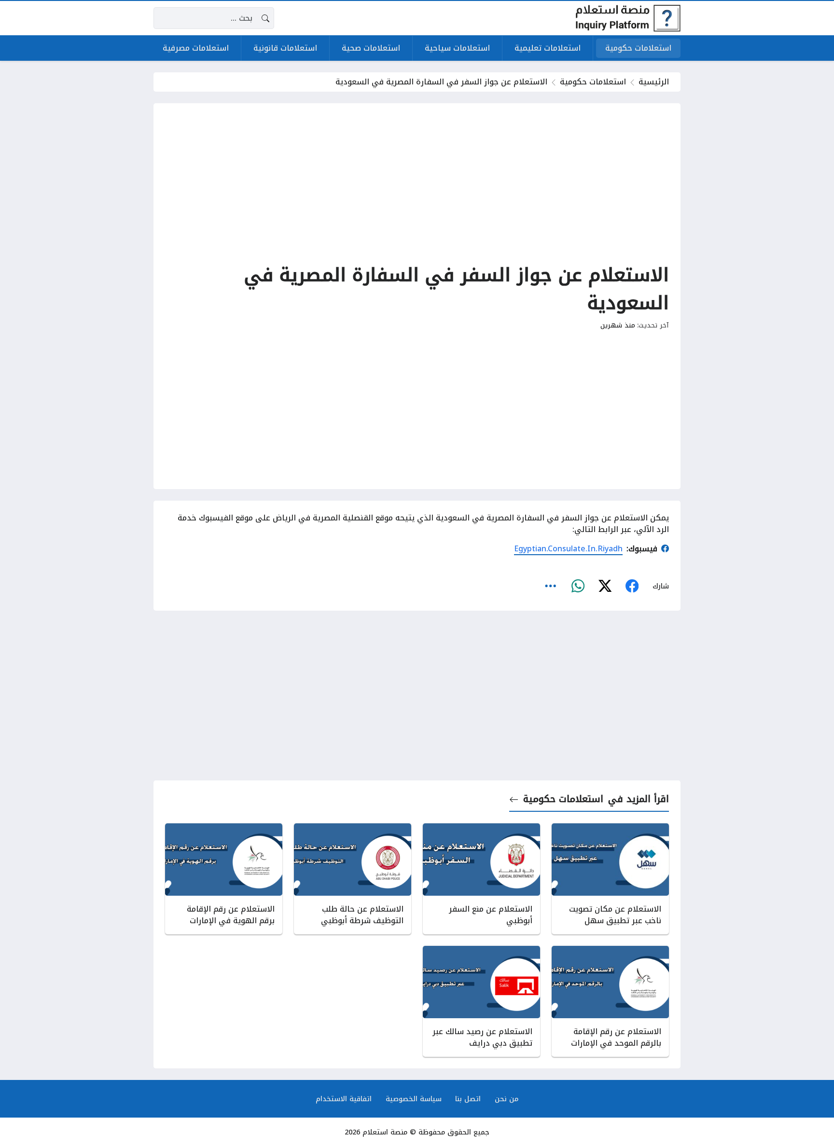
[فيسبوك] (631, 586)
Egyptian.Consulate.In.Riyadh (568, 548)
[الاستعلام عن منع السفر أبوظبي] (481, 878)
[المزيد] (550, 586)
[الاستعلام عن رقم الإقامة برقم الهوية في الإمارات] (223, 878)
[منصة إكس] (604, 586)
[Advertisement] (417, 182)
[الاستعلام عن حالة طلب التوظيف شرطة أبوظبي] (352, 878)
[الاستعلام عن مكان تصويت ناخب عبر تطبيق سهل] (610, 878)
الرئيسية (654, 81)
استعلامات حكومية (593, 81)
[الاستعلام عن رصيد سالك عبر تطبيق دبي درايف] (481, 1001)
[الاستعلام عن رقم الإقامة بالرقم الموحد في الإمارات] (610, 1001)
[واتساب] (577, 586)
